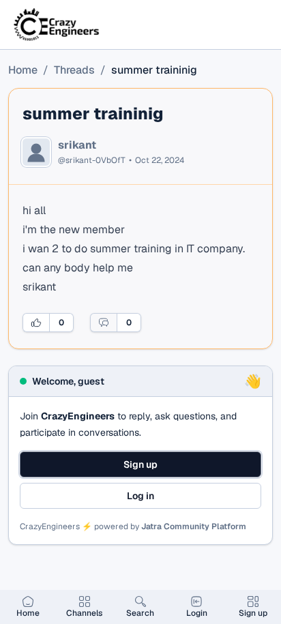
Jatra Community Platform (193, 526)
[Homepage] (57, 24)
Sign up (140, 464)
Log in (140, 496)
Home (23, 70)
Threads (74, 70)
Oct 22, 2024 (159, 160)
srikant (77, 145)
